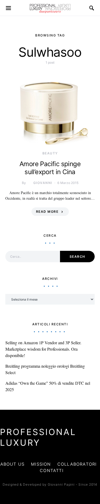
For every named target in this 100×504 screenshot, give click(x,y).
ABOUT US (12, 464)
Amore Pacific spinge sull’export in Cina (50, 168)
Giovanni (42, 183)
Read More (47, 212)
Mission (41, 464)
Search (77, 257)
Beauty (50, 153)
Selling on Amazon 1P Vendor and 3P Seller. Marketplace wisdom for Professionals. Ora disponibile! (43, 349)
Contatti (51, 470)
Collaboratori (77, 464)
